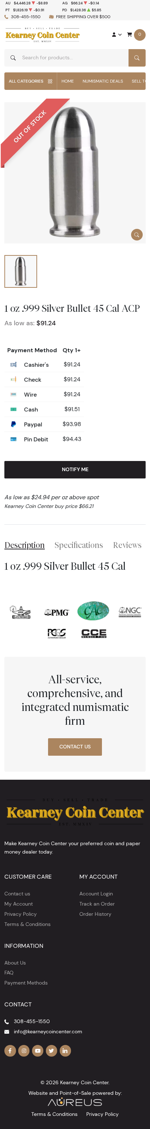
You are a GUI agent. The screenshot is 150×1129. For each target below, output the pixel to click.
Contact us (17, 893)
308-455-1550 (25, 16)
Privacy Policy (20, 914)
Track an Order (97, 904)
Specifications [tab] (79, 545)
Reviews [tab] (127, 545)
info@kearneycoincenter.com (48, 1031)
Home (68, 81)
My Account (18, 904)
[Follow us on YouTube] (38, 1051)
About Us (15, 962)
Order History (95, 914)
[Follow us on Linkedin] (65, 1051)
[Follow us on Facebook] (10, 1051)
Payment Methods (26, 982)
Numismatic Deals (103, 81)
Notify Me (75, 469)
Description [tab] (24, 545)
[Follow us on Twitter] (52, 1051)
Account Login (96, 893)
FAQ (8, 972)
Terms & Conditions (27, 924)
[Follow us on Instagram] (24, 1051)
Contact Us (75, 746)
